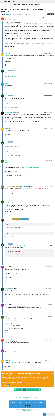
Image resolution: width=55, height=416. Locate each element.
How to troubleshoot (13, 76)
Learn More (12, 403)
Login (8, 385)
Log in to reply (50, 14)
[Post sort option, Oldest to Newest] (45, 14)
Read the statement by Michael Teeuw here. (27, 5)
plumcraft (7, 83)
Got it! (27, 406)
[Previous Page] (15, 389)
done (6, 266)
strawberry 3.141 (8, 186)
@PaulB (31, 186)
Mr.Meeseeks (7, 53)
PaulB (6, 160)
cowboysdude (8, 112)
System (9, 14)
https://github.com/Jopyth (26, 172)
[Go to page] (31, 389)
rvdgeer (6, 17)
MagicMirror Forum (9, 1)
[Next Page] (39, 389)
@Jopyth (11, 17)
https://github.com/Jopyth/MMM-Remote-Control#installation (18, 190)
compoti (6, 349)
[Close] (52, 373)
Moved (4, 14)
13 (34, 389)
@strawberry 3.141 (12, 200)
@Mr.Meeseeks (18, 70)
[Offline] (3, 113)
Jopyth (6, 70)
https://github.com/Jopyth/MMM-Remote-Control (34, 167)
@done (16, 288)
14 (36, 389)
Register (4, 385)
